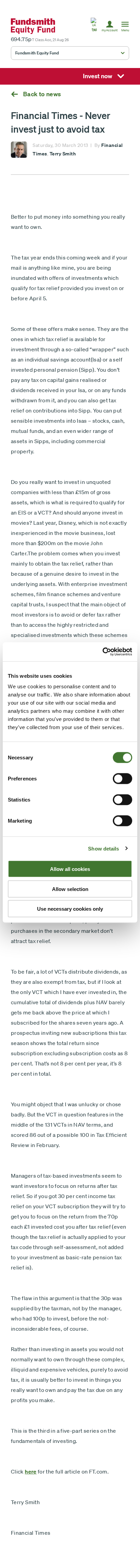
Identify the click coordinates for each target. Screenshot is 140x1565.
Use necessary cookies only (70, 909)
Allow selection (70, 889)
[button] (94, 26)
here (30, 1471)
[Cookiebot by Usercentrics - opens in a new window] (102, 651)
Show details (103, 848)
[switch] (122, 778)
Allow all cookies (70, 869)
